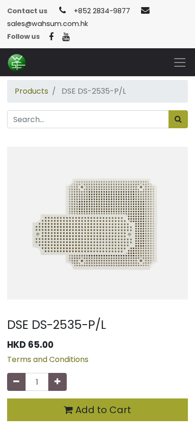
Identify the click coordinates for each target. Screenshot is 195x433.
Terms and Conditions (48, 359)
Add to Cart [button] (102, 409)
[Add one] (57, 382)
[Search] (178, 119)
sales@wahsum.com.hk (47, 23)
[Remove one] (16, 382)
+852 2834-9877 (102, 11)
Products (31, 91)
